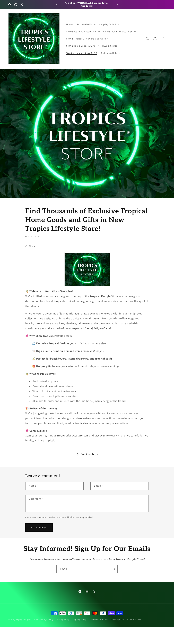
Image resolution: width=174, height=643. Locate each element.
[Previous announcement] (56, 4)
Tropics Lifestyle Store (25, 619)
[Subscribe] (113, 569)
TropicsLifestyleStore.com (73, 435)
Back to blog (89, 454)
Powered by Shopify (44, 619)
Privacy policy (63, 619)
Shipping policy (79, 619)
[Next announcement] (117, 4)
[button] (86, 24)
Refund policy (117, 619)
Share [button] (32, 246)
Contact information (99, 619)
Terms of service (134, 619)
